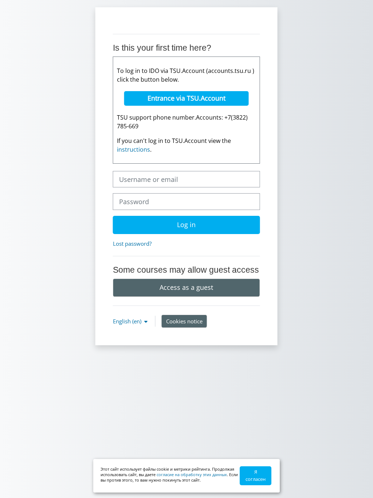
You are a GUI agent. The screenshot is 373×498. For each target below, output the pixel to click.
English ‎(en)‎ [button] (128, 321)
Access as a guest (186, 287)
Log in (186, 224)
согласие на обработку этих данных (192, 474)
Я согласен (256, 475)
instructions (133, 149)
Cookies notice (184, 321)
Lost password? (132, 243)
